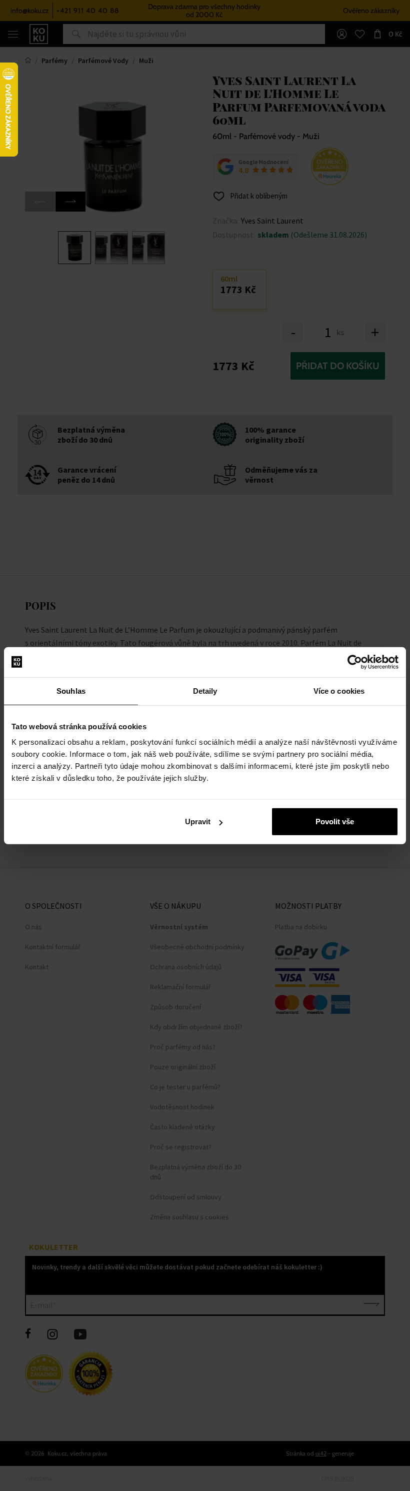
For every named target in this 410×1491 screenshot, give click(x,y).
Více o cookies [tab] (339, 690)
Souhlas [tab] (71, 690)
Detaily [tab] (205, 690)
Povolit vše (335, 821)
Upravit (197, 821)
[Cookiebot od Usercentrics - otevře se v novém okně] (354, 661)
